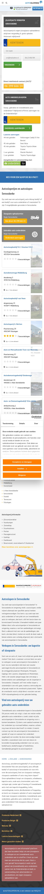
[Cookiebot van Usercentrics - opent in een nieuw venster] (31, 417)
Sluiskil (6, 496)
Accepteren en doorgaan (22, 462)
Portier (6, 531)
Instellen (20, 469)
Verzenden (9, 65)
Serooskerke (8, 493)
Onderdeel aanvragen (15, 128)
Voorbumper (8, 522)
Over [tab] (36, 423)
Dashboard (8, 540)
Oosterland (8, 486)
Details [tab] (22, 423)
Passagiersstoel (10, 534)
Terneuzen (7, 499)
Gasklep (7, 537)
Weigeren (22, 475)
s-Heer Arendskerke (11, 490)
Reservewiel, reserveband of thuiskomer (19, 543)
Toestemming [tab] (8, 423)
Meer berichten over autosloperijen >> (17, 547)
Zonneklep (8, 525)
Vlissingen (7, 502)
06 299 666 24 (37, 8)
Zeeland (13, 759)
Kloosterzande (9, 480)
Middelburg (8, 483)
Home (4, 759)
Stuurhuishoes (9, 528)
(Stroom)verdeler (10, 519)
